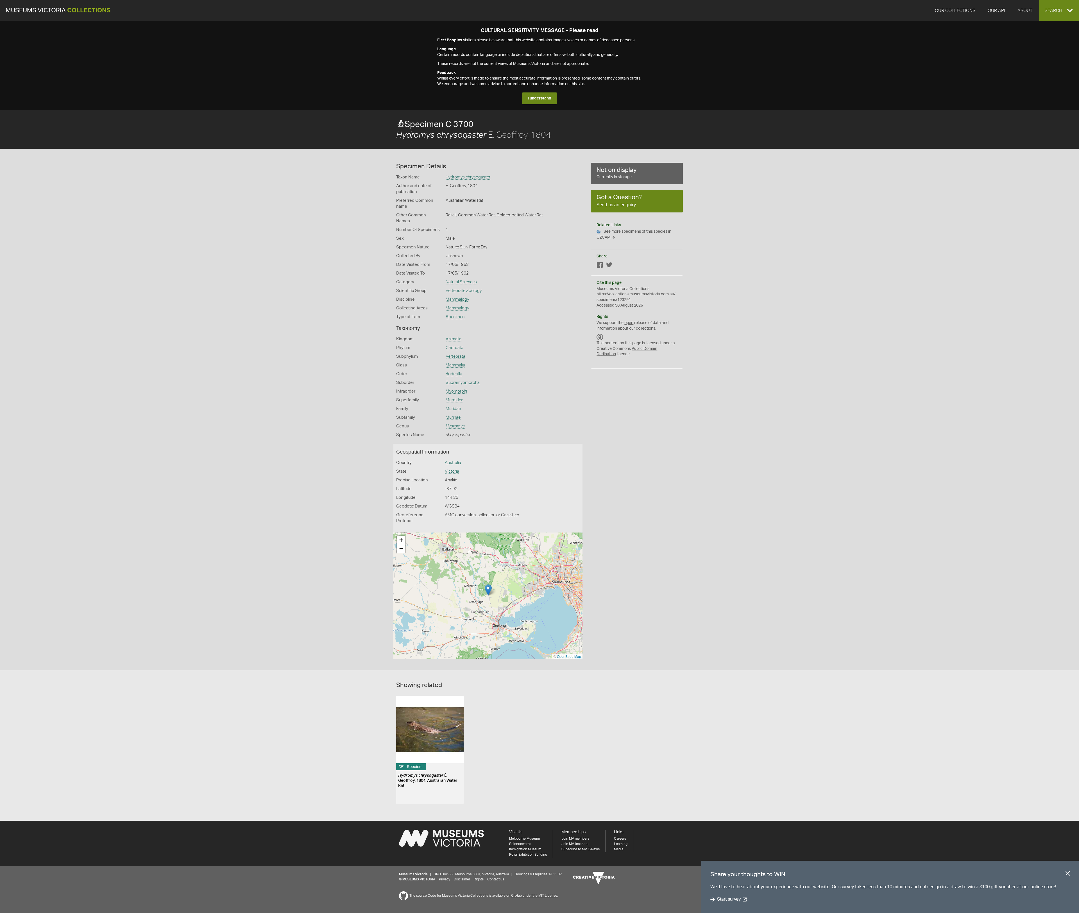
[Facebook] (600, 266)
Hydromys (455, 426)
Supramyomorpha (463, 382)
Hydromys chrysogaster (468, 177)
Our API (996, 10)
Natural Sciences (461, 282)
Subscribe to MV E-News (580, 849)
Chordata (454, 348)
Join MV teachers (574, 844)
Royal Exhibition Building (528, 854)
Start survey (728, 899)
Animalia (453, 339)
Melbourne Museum (524, 838)
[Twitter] (609, 266)
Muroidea (454, 400)
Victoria (452, 471)
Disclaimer (462, 879)
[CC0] (600, 337)
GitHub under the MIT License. (534, 895)
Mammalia (455, 365)
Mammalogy (457, 299)
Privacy (444, 879)
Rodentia (454, 374)
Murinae (453, 417)
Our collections (955, 10)
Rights (479, 879)
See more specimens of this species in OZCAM (634, 234)
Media (618, 849)
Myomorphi (456, 391)
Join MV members (575, 838)
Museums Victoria (58, 10)
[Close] (1068, 874)
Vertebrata (455, 356)
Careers (620, 838)
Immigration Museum (525, 849)
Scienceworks (520, 844)
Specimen (455, 317)
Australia (453, 463)
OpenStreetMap (569, 656)
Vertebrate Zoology (464, 291)
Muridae (453, 409)
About (1024, 10)
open (628, 323)
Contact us (495, 879)
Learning (620, 844)
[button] (1059, 10)
